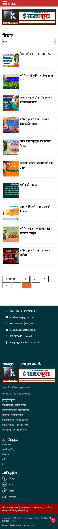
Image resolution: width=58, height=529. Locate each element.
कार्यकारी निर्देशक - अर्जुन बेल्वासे (15, 410)
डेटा (3, 464)
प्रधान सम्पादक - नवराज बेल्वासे (15, 420)
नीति (4, 459)
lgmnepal (31, 525)
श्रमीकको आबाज (28, 185)
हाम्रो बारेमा (6, 444)
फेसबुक (12, 478)
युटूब (11, 485)
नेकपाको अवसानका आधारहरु (35, 54)
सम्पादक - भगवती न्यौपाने (12, 415)
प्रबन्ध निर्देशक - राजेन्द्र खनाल (14, 405)
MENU (12, 4)
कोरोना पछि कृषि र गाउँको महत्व (36, 76)
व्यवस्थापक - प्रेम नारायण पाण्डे (14, 430)
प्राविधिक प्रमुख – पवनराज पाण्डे (15, 425)
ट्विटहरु (11, 491)
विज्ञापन (5, 454)
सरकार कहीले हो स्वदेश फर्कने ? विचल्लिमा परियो (36, 100)
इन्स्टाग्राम (12, 497)
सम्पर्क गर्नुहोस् (8, 449)
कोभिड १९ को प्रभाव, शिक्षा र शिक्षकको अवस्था (34, 122)
